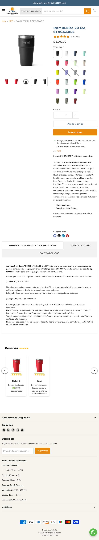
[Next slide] (49, 81)
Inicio (4, 21)
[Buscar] (87, 11)
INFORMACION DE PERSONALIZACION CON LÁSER (32, 245)
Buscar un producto (49, 530)
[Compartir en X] (59, 235)
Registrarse (42, 450)
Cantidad (56, 110)
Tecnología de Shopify (49, 535)
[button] (6, 81)
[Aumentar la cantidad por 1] (76, 115)
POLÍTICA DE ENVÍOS (80, 245)
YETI (11, 21)
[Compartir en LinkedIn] (63, 235)
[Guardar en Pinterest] (67, 235)
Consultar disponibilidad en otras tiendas (71, 146)
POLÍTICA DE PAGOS (49, 253)
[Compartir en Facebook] (54, 235)
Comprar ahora (75, 132)
